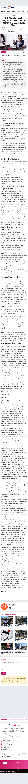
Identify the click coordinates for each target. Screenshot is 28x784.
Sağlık (20, 754)
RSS (6, 762)
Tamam (13, 771)
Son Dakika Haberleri (7, 747)
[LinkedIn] (15, 736)
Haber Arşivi (5, 749)
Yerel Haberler (5, 754)
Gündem (3, 11)
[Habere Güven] (8, 7)
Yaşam (11, 754)
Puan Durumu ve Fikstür (7, 744)
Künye (8, 756)
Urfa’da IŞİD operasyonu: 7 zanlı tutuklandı (21, 625)
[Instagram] (13, 736)
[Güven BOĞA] (4, 606)
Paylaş (4, 52)
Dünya (18, 11)
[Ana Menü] (26, 7)
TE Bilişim (17, 767)
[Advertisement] (14, 701)
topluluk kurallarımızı (12, 678)
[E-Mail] (10, 608)
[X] (10, 736)
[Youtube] (18, 736)
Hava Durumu (5, 741)
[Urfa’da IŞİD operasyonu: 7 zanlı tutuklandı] (21, 619)
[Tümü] (26, 719)
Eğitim (16, 754)
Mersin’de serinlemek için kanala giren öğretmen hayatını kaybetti (7, 652)
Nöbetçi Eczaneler (6, 740)
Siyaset (13, 11)
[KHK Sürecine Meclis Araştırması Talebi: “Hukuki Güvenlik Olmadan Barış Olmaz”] (14, 42)
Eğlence (3, 756)
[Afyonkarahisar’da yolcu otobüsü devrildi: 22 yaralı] (21, 646)
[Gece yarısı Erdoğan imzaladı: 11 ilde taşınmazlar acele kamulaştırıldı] (7, 633)
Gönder (3, 673)
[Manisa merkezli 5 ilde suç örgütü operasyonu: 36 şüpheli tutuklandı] (21, 633)
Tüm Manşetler (5, 746)
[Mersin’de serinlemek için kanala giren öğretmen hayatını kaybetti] (7, 646)
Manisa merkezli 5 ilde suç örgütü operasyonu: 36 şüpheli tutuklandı (20, 639)
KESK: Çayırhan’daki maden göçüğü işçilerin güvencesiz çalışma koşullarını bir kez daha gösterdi (7, 626)
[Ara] (24, 7)
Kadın (25, 754)
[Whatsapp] (20, 736)
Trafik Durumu (5, 743)
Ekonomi (23, 11)
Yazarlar (8, 11)
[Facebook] (8, 736)
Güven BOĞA (5, 55)
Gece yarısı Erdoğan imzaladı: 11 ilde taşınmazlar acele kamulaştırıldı (7, 639)
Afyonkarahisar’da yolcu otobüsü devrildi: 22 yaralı (20, 652)
